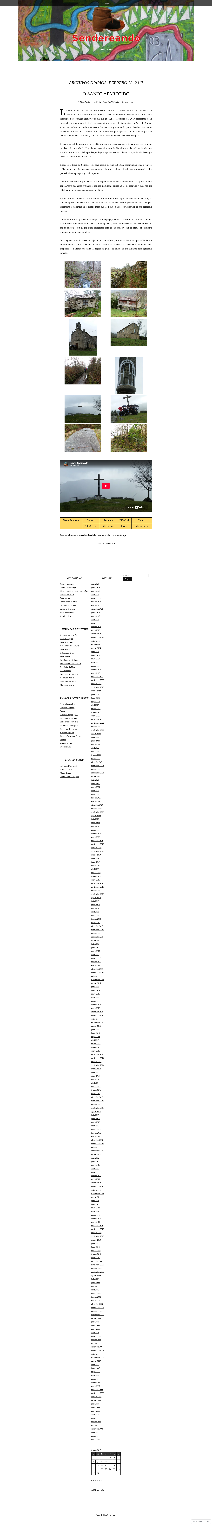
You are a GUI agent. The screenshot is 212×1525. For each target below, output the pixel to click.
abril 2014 (95, 1083)
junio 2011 (95, 1204)
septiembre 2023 (97, 687)
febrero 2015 (96, 1047)
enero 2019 (95, 880)
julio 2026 (95, 584)
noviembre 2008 (97, 1308)
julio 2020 (95, 819)
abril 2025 (95, 620)
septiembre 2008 (97, 1315)
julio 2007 (95, 1365)
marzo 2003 (95, 1439)
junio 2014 (95, 1076)
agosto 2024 (96, 648)
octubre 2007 (96, 1354)
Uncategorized (65, 616)
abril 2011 (95, 1211)
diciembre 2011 (97, 1183)
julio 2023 (95, 694)
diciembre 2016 (97, 969)
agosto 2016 (96, 983)
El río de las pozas (67, 642)
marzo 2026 (95, 598)
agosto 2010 (96, 1240)
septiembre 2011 (97, 1194)
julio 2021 (95, 780)
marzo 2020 (95, 830)
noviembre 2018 (97, 887)
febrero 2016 (96, 1004)
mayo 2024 (95, 659)
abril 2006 (95, 1414)
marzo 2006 (95, 1418)
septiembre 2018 (97, 894)
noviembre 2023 (97, 680)
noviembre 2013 (97, 1101)
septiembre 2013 (97, 1108)
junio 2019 (95, 862)
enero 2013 (95, 1136)
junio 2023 (95, 698)
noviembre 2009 (97, 1265)
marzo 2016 (95, 1001)
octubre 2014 (96, 1062)
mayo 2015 (95, 1037)
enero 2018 (95, 923)
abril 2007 (95, 1375)
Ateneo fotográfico (67, 704)
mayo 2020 (95, 826)
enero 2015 (95, 1051)
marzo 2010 (95, 1251)
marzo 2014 (95, 1086)
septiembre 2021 (97, 773)
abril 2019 (95, 869)
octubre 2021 (96, 769)
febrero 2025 (96, 627)
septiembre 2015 (97, 1022)
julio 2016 (95, 987)
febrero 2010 (96, 1254)
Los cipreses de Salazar (69, 660)
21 (98, 1469)
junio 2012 (95, 1161)
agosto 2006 (96, 1400)
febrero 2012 (96, 1176)
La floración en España (69, 725)
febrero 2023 (96, 712)
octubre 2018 (96, 890)
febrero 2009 (96, 1297)
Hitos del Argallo (66, 639)
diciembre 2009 (97, 1261)
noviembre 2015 (97, 1015)
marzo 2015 (95, 1044)
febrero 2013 (96, 1133)
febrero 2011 (96, 1218)
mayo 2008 (95, 1329)
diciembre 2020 (97, 805)
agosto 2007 (96, 1361)
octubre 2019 (96, 848)
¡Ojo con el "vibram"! (68, 766)
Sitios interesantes (67, 612)
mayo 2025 (95, 616)
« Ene (93, 1480)
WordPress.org (65, 747)
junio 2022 (95, 741)
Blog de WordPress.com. (106, 1515)
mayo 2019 (95, 865)
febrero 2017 (96, 962)
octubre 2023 (96, 684)
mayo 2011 (95, 1208)
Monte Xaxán (65, 773)
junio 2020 (95, 823)
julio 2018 (95, 901)
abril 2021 (95, 791)
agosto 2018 (96, 898)
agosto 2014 (96, 1069)
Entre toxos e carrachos (69, 722)
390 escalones (65, 671)
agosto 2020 (96, 816)
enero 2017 (95, 965)
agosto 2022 (96, 734)
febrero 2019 (96, 876)
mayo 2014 (95, 1079)
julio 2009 (95, 1279)
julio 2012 (95, 1158)
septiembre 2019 (97, 851)
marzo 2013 (95, 1129)
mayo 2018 (95, 908)
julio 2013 (95, 1115)
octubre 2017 (96, 933)
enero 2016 (95, 1008)
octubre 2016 (96, 976)
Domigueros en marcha (69, 718)
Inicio (107, 3)
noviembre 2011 (97, 1186)
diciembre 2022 (97, 719)
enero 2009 (95, 1300)
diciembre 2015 (97, 1012)
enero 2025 (95, 630)
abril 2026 (95, 594)
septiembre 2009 (97, 1272)
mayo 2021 (95, 787)
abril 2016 (95, 997)
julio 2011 (95, 1201)
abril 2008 (95, 1333)
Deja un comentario (106, 543)
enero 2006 (95, 1425)
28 (98, 1473)
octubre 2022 (96, 726)
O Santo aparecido (106, 93)
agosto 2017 (96, 940)
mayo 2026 (95, 591)
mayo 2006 (95, 1411)
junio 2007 (95, 1368)
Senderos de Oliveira (68, 605)
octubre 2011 (96, 1190)
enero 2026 (95, 605)
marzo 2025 (95, 623)
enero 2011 (95, 1222)
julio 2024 (95, 652)
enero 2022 (95, 759)
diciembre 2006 (97, 1390)
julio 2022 (95, 737)
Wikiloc (63, 740)
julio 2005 (95, 1432)
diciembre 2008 (97, 1304)
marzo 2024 (95, 666)
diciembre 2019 (97, 841)
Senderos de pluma (67, 609)
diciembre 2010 (97, 1226)
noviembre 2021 (97, 766)
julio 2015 (95, 1029)
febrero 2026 (96, 602)
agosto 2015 (96, 1026)
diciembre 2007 (97, 1347)
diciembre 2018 (97, 883)
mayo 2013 (95, 1122)
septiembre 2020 (97, 812)
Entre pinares (65, 649)
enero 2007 (95, 1386)
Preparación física (67, 594)
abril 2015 (95, 1040)
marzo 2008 (95, 1336)
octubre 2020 (96, 808)
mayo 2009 (95, 1286)
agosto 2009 (96, 1275)
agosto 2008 (96, 1318)
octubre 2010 (96, 1233)
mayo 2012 (95, 1165)
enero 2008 (95, 1343)
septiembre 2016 (97, 980)
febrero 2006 (96, 1422)
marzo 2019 (95, 873)
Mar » (99, 1480)
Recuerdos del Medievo (69, 674)
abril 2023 (95, 705)
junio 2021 (95, 784)
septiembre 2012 (97, 1151)
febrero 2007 (96, 1382)
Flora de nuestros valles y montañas (73, 591)
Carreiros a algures (67, 708)
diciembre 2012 (97, 1140)
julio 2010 (95, 1243)
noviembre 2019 (97, 844)
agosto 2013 (96, 1111)
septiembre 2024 (97, 644)
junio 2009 (95, 1283)
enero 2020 (95, 837)
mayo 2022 (95, 744)
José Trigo (112, 102)
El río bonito (65, 656)
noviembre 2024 (97, 637)
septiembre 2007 (97, 1357)
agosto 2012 (96, 1154)
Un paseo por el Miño (68, 635)
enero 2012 (95, 1179)
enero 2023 (95, 716)
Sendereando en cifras (68, 602)
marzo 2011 (95, 1215)
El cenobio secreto (67, 685)
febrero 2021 (96, 798)
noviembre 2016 (97, 972)
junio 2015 (95, 1033)
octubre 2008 (96, 1311)
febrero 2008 (96, 1340)
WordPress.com (66, 743)
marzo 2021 (95, 794)
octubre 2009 (96, 1268)
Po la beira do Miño (67, 667)
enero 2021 (95, 801)
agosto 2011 (96, 1197)
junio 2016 (95, 990)
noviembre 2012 (97, 1143)
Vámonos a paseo (67, 733)
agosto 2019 (96, 855)
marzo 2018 (95, 915)
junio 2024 (95, 655)
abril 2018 (95, 912)
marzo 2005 (95, 1436)
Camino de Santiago (68, 587)
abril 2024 (95, 662)
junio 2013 (95, 1119)
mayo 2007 (95, 1372)
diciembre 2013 (97, 1097)
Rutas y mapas (128, 102)
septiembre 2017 (97, 937)
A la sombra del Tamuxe (69, 646)
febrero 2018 (96, 919)
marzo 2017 (95, 958)
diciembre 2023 (97, 677)
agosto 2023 (96, 691)
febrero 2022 (96, 755)
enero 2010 (95, 1258)
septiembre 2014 (97, 1065)
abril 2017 (95, 955)
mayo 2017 (95, 951)
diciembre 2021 (97, 762)
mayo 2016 (95, 994)
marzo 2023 (95, 709)
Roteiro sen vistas (67, 653)
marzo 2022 (95, 751)
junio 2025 (95, 612)
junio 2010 (95, 1247)
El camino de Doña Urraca (70, 664)
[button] (83, 274)
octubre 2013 (96, 1104)
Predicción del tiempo (68, 729)
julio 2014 (95, 1072)
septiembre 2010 (97, 1236)
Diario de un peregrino (69, 715)
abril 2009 (95, 1290)
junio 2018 (95, 905)
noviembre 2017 (97, 930)
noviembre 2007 (97, 1350)
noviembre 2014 (97, 1058)
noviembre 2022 (97, 723)
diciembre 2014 (97, 1054)
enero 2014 (95, 1094)
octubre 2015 (96, 1019)
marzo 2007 (95, 1379)
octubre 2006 (96, 1397)
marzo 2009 (95, 1293)
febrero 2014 (96, 1090)
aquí (125, 535)
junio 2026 (95, 587)
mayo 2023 (95, 702)
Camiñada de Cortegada (69, 777)
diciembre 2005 (97, 1429)
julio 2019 (95, 858)
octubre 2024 (96, 641)
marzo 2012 (95, 1172)
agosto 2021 (96, 776)
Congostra (64, 711)
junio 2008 (95, 1325)
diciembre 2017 (97, 926)
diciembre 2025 (97, 609)
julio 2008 (95, 1322)
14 (98, 1465)
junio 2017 (95, 947)
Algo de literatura (66, 584)
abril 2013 (95, 1126)
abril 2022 (95, 748)
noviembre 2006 (97, 1393)
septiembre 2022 (97, 730)
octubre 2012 (96, 1147)
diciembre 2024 (97, 634)
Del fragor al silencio (68, 681)
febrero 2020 (96, 833)
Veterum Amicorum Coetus (70, 736)
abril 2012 (95, 1169)
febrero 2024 (96, 669)
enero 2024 (95, 673)
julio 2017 (95, 944)
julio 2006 (95, 1404)
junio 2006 (95, 1407)
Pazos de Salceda (66, 769)
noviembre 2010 (97, 1229)
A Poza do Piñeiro (67, 678)
